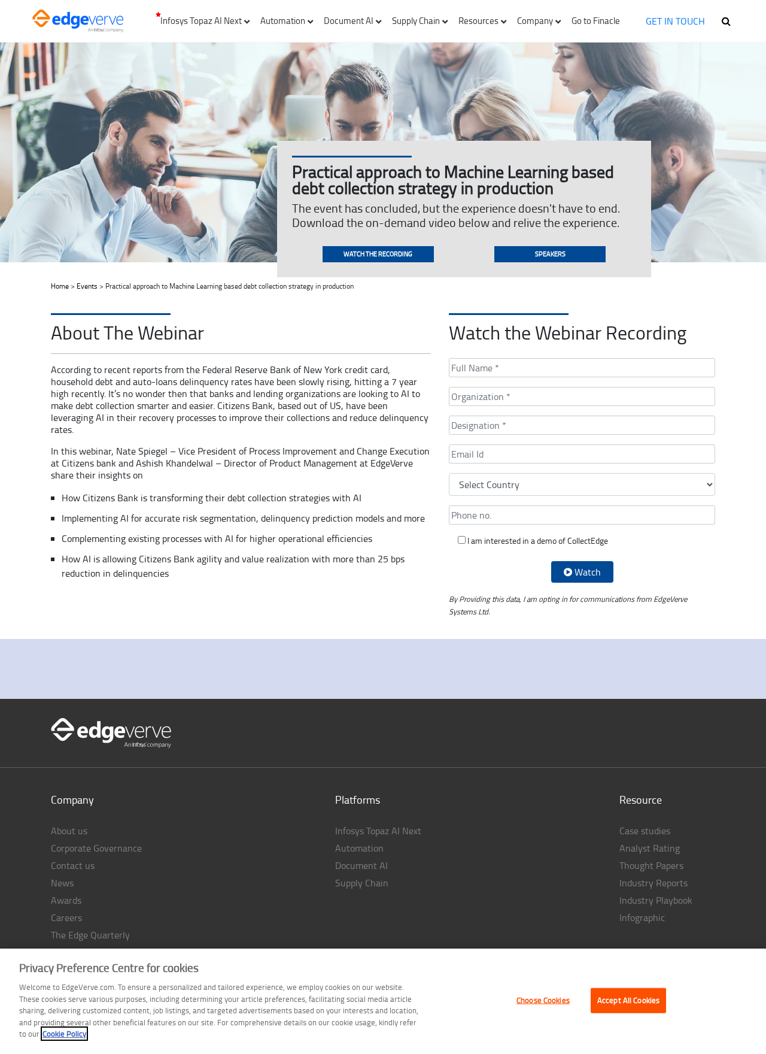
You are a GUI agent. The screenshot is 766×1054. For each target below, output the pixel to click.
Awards (66, 900)
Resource (640, 799)
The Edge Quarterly (90, 934)
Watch (586, 572)
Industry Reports (653, 882)
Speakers (550, 253)
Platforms (357, 799)
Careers (66, 917)
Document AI (361, 865)
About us (69, 830)
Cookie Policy (64, 1033)
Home (60, 286)
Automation (359, 848)
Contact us (73, 865)
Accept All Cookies (628, 1000)
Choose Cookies (543, 1000)
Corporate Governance (96, 848)
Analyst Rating (649, 848)
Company (72, 799)
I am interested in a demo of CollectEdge (537, 540)
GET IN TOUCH (675, 21)
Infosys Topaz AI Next (378, 830)
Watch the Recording (378, 253)
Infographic (642, 917)
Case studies (644, 830)
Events (87, 286)
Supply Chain (361, 882)
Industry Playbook (655, 900)
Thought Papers (651, 865)
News (62, 882)
